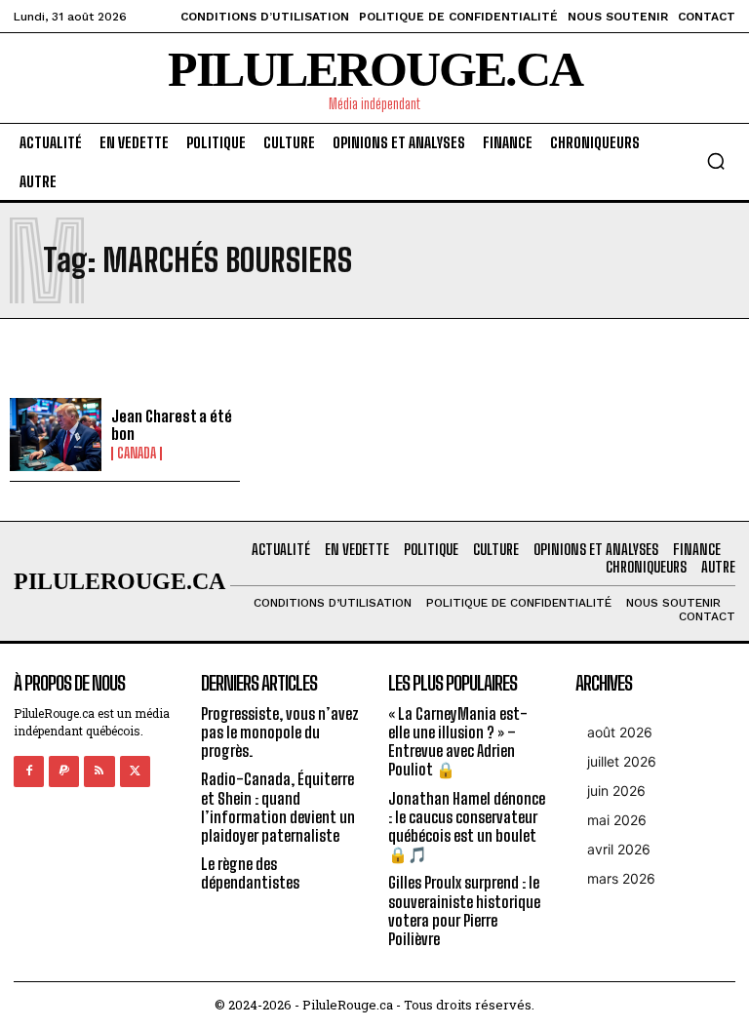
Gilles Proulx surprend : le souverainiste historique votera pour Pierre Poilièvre (464, 910)
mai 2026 (617, 819)
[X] (135, 771)
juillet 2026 (621, 761)
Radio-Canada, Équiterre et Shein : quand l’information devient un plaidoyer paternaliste (278, 807)
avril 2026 (618, 849)
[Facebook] (29, 771)
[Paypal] (64, 771)
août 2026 (619, 732)
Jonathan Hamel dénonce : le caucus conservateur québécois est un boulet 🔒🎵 (466, 826)
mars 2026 (621, 878)
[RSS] (99, 771)
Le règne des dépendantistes (250, 872)
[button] (715, 160)
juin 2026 (616, 790)
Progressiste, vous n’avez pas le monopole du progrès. (280, 732)
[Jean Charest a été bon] (55, 435)
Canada (136, 453)
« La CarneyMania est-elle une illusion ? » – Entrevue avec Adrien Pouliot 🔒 (458, 741)
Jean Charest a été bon (171, 425)
